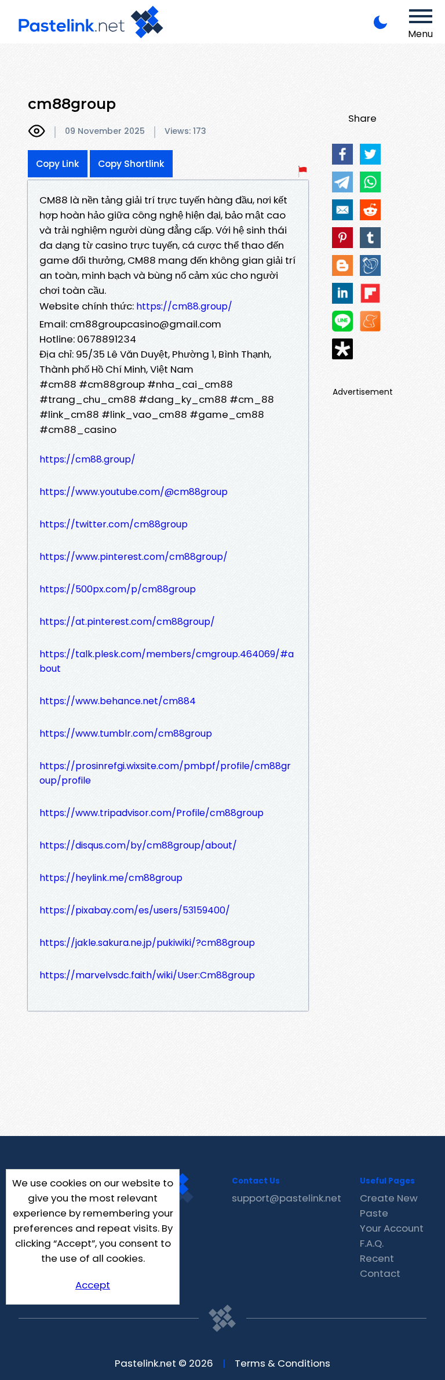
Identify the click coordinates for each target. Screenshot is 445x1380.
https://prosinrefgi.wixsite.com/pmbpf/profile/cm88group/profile (165, 773)
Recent (377, 1258)
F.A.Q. (372, 1243)
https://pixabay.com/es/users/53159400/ (134, 910)
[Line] (342, 321)
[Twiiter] (370, 154)
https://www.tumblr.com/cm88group (125, 733)
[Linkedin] (342, 293)
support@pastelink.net (286, 1198)
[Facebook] (342, 154)
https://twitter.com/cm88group (113, 524)
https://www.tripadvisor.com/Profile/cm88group (151, 813)
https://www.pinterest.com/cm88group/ (133, 556)
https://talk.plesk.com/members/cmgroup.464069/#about (166, 661)
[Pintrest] (342, 237)
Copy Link (57, 164)
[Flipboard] (370, 293)
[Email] (342, 209)
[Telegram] (342, 182)
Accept (92, 1285)
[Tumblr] (370, 237)
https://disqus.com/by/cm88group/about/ (138, 845)
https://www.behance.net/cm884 (117, 701)
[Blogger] (342, 265)
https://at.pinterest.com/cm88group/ (127, 621)
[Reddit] (370, 209)
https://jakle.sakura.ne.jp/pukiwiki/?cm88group (147, 942)
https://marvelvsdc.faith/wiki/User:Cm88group (147, 975)
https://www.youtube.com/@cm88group (133, 491)
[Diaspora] (342, 348)
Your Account (392, 1228)
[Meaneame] (370, 321)
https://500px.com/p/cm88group (117, 589)
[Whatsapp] (370, 182)
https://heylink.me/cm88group (111, 877)
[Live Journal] (370, 265)
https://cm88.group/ (184, 306)
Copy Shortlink (131, 164)
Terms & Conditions (282, 1363)
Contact (380, 1273)
